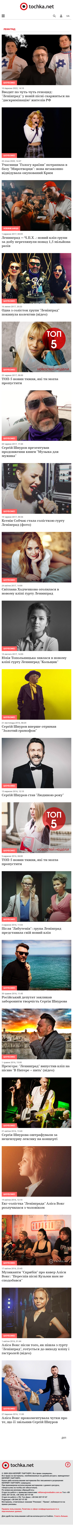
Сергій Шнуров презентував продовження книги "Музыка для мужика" (30, 451)
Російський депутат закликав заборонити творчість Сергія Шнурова (34, 999)
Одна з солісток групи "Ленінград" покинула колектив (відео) (30, 312)
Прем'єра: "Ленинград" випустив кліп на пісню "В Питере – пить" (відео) (36, 1068)
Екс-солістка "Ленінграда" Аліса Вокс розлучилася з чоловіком (33, 1205)
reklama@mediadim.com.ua (50, 1492)
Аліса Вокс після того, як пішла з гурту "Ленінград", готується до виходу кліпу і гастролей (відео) (35, 1349)
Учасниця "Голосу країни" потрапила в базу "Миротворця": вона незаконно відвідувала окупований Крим (34, 168)
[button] (61, 16)
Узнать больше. (61, 1516)
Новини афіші (11, 228)
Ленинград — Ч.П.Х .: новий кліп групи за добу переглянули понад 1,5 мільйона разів (36, 241)
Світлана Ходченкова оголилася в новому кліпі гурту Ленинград (30, 591)
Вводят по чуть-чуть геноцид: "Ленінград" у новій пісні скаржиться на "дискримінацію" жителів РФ (36, 96)
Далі (64, 1437)
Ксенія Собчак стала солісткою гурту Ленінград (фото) (33, 522)
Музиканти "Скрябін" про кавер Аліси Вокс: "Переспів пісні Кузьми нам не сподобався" (34, 1276)
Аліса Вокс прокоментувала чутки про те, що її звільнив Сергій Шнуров (34, 1419)
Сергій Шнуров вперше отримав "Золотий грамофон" (29, 728)
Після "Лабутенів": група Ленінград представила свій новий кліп (31, 930)
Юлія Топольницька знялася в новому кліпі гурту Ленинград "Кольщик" (34, 659)
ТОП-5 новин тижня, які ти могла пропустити (30, 381)
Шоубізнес (9, 83)
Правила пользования (11, 1509)
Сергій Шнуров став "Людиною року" (33, 795)
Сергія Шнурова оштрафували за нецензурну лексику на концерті (30, 1136)
